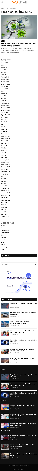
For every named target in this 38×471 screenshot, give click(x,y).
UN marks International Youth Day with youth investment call (22, 331)
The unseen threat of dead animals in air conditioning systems (18, 44)
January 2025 (5, 105)
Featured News (5, 232)
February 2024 (5, 131)
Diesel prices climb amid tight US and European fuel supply (22, 350)
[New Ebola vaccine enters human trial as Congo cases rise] (5, 425)
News (2, 242)
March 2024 (4, 129)
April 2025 (4, 98)
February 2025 (5, 103)
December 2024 (5, 108)
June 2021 (4, 207)
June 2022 (4, 178)
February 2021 (5, 216)
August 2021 (4, 202)
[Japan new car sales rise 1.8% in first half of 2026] (5, 437)
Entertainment (5, 230)
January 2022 (5, 190)
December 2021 (5, 193)
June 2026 (4, 67)
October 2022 (4, 169)
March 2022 (4, 186)
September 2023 (5, 143)
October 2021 (4, 197)
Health (2, 40)
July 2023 (3, 148)
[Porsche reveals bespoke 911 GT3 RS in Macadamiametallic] (5, 447)
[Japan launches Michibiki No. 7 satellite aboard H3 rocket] (5, 360)
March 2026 (4, 74)
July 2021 (3, 205)
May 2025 (3, 96)
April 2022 (4, 183)
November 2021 (5, 195)
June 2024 (4, 122)
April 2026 (4, 72)
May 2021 (3, 209)
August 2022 (4, 174)
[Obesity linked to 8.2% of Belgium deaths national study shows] (5, 416)
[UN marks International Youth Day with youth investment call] (5, 333)
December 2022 (5, 164)
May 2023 (3, 152)
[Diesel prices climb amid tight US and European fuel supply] (5, 351)
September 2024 (5, 115)
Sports (3, 244)
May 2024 (3, 124)
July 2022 (3, 176)
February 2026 (5, 77)
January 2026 (5, 79)
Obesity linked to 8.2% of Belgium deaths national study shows (23, 415)
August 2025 (4, 89)
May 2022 (3, 181)
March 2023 (4, 157)
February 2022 (5, 188)
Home (14, 469)
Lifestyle (3, 237)
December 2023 (5, 136)
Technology (4, 247)
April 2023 (4, 155)
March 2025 (4, 100)
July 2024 (3, 119)
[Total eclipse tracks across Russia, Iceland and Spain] (5, 342)
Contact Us (20, 469)
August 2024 (4, 117)
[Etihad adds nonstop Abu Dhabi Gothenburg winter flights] (5, 324)
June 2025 (4, 93)
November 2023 (5, 138)
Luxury (3, 239)
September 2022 (5, 171)
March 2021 (4, 214)
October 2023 (4, 141)
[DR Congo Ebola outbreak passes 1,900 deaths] (5, 407)
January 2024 (5, 134)
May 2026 (3, 70)
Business (3, 228)
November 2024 (5, 110)
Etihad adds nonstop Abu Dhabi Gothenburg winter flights (20, 322)
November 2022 (5, 167)
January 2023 (5, 162)
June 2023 (4, 150)
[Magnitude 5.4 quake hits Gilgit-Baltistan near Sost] (5, 305)
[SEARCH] (35, 264)
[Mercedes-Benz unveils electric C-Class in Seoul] (5, 456)
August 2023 (4, 145)
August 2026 (4, 63)
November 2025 (5, 84)
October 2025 (4, 86)
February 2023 (5, 160)
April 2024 (4, 126)
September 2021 (5, 200)
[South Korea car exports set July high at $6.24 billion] (5, 315)
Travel (2, 249)
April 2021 (4, 212)
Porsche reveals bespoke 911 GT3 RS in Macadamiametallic (22, 445)
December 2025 (5, 81)
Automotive (4, 225)
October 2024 (4, 112)
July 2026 (3, 65)
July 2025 (3, 91)
